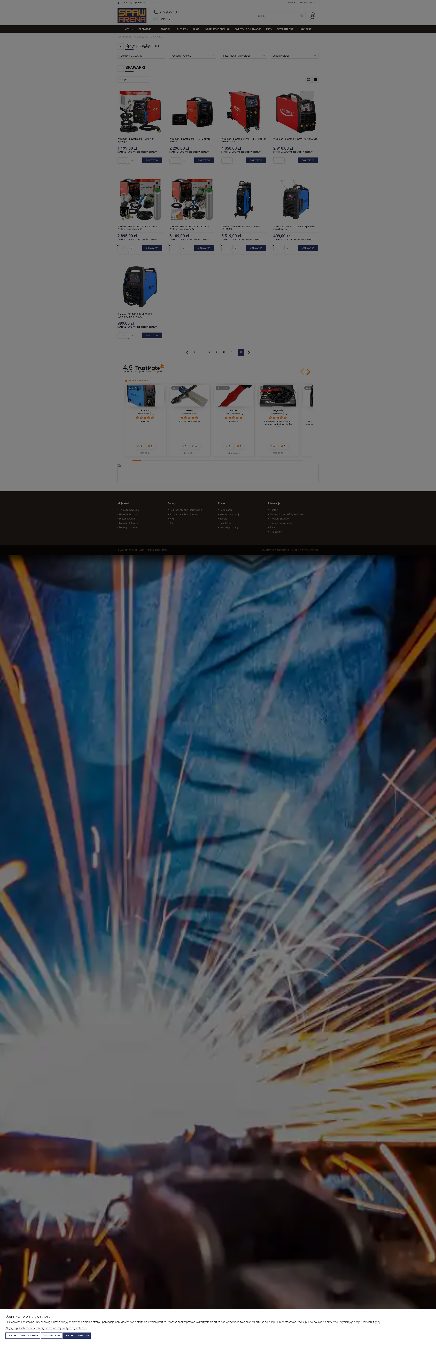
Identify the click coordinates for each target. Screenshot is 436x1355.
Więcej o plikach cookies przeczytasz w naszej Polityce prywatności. (46, 1328)
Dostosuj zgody (51, 1335)
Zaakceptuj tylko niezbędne (22, 1335)
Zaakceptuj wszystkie (76, 1335)
